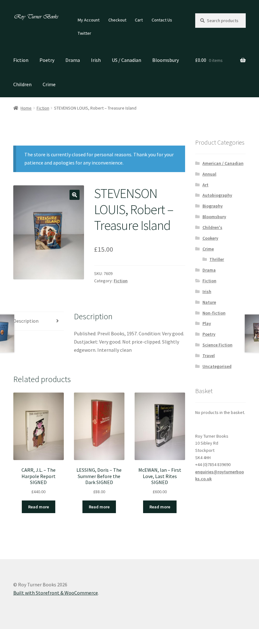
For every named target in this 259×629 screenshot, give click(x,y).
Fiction (20, 60)
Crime (49, 84)
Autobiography (217, 195)
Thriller (216, 259)
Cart (139, 20)
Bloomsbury (165, 60)
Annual (209, 174)
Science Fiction (217, 345)
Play (206, 323)
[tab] (38, 321)
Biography (212, 206)
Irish (96, 60)
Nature (209, 302)
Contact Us (162, 20)
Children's (212, 227)
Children (22, 84)
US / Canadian (126, 60)
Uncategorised (217, 366)
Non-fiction (214, 313)
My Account (88, 20)
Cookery (210, 238)
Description (26, 321)
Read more (38, 507)
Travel (208, 355)
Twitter (84, 33)
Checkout (117, 20)
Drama (72, 60)
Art (205, 185)
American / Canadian (223, 163)
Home (26, 108)
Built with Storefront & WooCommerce (55, 593)
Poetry (46, 60)
